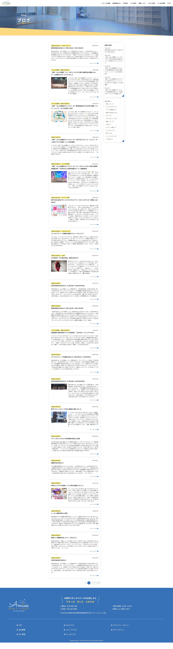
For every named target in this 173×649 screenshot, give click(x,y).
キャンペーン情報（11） (111, 127)
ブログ (169, 3)
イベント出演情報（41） (111, 109)
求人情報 (22, 634)
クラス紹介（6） (109, 139)
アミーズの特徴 (106, 3)
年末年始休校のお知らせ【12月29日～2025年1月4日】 (68, 286)
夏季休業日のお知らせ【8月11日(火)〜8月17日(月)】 (67, 48)
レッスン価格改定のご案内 (59, 513)
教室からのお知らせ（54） (112, 112)
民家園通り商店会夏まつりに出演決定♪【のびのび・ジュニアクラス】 (73, 333)
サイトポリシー (119, 629)
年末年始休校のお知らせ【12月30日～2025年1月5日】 (68, 381)
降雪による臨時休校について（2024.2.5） (64, 538)
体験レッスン (142, 3)
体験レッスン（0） (110, 121)
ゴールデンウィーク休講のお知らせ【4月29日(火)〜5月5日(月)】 (71, 357)
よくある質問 (161, 3)
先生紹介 (125, 3)
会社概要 (22, 629)
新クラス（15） (109, 133)
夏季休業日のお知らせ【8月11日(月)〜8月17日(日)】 (67, 308)
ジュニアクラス (71, 629)
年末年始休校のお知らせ (58, 560)
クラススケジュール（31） (112, 118)
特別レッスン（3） (110, 104)
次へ (99, 582)
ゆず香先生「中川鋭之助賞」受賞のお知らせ (64, 258)
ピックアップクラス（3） (111, 106)
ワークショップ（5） (110, 130)
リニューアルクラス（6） (111, 136)
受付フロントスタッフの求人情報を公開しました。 (67, 409)
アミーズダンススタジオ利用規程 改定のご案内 (65, 439)
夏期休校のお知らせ (57, 463)
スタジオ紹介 (151, 3)
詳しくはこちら (93, 63)
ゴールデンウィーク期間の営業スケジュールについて (67, 233)
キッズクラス (71, 634)
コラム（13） (109, 115)
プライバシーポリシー (121, 625)
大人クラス (70, 625)
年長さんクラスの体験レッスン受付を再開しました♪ (67, 485)
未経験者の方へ (116, 3)
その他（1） (108, 124)
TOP (20, 625)
